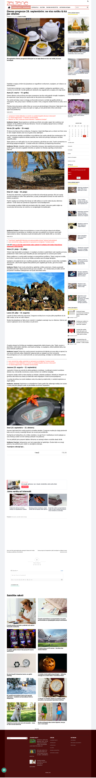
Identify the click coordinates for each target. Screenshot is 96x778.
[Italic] (14, 580)
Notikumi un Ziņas (65, 7)
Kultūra (42, 7)
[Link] (28, 580)
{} (29, 579)
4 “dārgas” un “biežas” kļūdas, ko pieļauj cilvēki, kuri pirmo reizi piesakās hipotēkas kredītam (51, 699)
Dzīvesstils (34, 7)
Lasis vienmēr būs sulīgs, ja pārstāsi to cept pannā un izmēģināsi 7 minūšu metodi (31, 242)
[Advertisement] (37, 72)
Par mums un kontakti (76, 742)
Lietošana (73, 740)
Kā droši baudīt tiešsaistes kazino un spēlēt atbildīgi (19, 674)
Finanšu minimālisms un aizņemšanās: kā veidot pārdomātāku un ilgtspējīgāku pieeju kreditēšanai (52, 619)
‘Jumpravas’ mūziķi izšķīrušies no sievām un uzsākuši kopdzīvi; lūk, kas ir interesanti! (32, 116)
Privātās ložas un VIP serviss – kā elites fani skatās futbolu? (50, 648)
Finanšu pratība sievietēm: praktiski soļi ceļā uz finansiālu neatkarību (20, 626)
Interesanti (26, 7)
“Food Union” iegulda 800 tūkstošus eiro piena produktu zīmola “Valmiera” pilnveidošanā (32, 240)
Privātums (73, 745)
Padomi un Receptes (52, 7)
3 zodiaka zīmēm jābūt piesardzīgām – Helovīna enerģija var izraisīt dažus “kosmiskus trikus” (52, 674)
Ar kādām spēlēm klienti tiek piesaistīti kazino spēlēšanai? (20, 650)
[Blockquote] (24, 580)
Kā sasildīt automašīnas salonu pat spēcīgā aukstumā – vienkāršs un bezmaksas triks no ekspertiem (20, 697)
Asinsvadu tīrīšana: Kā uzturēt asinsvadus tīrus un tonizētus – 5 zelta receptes (82, 341)
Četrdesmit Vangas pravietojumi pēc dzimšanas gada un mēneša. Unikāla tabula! (82, 314)
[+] (31, 579)
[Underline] (16, 580)
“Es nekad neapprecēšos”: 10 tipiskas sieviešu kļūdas (23, 117)
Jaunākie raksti (17, 7)
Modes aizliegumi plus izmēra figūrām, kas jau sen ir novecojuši (51, 723)
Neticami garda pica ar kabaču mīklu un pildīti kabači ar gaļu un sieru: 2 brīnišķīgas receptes (39, 753)
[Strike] (18, 580)
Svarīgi (25, 516)
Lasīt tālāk (25, 486)
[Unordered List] (22, 580)
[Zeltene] (9, 7)
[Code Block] (26, 580)
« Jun (69, 139)
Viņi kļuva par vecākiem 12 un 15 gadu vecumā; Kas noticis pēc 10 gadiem (82, 323)
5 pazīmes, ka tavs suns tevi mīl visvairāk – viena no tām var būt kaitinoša (21, 723)
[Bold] (12, 580)
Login (61, 570)
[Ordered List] (20, 580)
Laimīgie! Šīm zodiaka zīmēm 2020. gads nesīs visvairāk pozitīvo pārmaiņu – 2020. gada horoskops (82, 332)
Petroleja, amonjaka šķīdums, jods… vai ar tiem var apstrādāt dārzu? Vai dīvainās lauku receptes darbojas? (39, 743)
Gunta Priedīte (22, 16)
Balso (78, 177)
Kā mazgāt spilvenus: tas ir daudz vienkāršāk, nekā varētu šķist (39, 484)
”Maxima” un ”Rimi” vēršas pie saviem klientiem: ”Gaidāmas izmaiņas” (27, 119)
